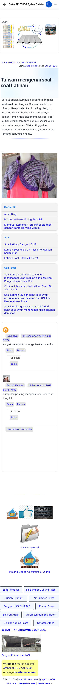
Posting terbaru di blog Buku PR (23, 219)
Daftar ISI (13, 62)
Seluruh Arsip (11, 614)
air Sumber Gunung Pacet (41, 589)
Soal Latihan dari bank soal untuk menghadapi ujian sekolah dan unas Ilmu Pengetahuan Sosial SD (28, 278)
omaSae (51, 679)
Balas (9, 350)
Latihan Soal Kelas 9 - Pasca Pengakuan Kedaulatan (28, 251)
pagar (43, 679)
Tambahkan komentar (19, 429)
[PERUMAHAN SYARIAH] (26, 517)
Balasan (15, 357)
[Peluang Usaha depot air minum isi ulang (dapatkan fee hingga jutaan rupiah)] (12, 517)
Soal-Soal (31, 62)
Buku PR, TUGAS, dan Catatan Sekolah (32, 4)
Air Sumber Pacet (44, 597)
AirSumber (12, 683)
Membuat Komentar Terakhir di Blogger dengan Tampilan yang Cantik (27, 226)
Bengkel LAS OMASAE (17, 606)
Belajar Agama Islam (16, 622)
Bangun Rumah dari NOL (16, 655)
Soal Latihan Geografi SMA (20, 244)
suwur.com (33, 679)
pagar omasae (11, 589)
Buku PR (22, 679)
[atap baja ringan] (29, 49)
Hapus (21, 350)
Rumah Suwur (47, 606)
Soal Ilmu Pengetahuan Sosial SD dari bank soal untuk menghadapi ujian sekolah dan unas (29, 310)
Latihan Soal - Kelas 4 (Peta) (21, 258)
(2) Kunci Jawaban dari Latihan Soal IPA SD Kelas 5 (28, 288)
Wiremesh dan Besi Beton (41, 614)
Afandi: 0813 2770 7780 (17, 667)
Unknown (12, 335)
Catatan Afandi (46, 622)
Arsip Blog (10, 214)
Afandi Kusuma (15, 385)
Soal (22, 62)
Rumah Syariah (13, 597)
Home (4, 62)
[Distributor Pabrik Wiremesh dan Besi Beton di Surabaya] (43, 517)
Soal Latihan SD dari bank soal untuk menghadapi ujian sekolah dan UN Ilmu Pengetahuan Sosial (27, 298)
